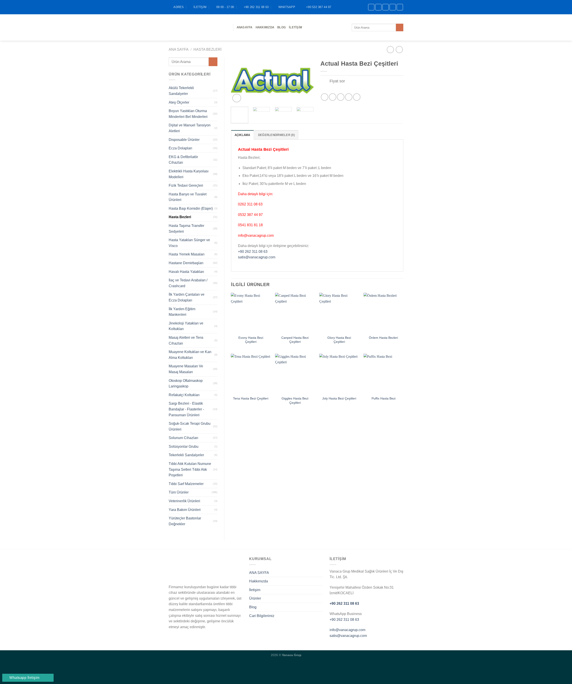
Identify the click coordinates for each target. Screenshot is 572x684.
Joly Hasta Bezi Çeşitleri (339, 398)
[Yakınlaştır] (236, 98)
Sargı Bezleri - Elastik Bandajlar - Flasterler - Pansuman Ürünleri (186, 409)
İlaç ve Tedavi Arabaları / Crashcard (188, 283)
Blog (253, 607)
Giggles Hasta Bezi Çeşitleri (295, 400)
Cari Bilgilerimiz (261, 616)
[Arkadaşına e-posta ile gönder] (340, 97)
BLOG (281, 27)
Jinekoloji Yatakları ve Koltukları (186, 326)
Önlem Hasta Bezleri (383, 337)
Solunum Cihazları (183, 438)
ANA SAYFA (259, 573)
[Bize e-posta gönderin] (392, 7)
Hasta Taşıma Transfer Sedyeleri (186, 228)
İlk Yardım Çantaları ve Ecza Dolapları (186, 297)
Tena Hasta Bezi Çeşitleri (250, 398)
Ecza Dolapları (180, 148)
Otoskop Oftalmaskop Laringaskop (186, 383)
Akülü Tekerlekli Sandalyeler (181, 91)
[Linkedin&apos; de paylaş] (356, 97)
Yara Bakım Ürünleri (185, 510)
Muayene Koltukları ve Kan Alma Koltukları (190, 355)
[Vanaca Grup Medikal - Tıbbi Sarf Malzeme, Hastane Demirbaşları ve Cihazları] (197, 27)
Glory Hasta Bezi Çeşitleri (339, 340)
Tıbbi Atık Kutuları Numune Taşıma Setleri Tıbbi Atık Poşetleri (190, 469)
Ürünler (255, 598)
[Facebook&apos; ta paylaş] (324, 97)
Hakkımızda (265, 27)
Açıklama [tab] (242, 135)
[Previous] (238, 80)
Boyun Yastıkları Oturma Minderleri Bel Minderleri (188, 114)
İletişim (295, 27)
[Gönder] (399, 27)
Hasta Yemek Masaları (186, 254)
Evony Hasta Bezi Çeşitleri (250, 340)
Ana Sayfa (179, 49)
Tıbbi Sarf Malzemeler (186, 484)
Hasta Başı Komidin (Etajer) (191, 208)
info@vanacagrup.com (347, 630)
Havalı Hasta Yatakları (186, 272)
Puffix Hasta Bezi (383, 398)
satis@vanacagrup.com (256, 257)
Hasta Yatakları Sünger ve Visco (189, 243)
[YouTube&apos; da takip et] (400, 7)
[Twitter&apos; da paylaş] (332, 97)
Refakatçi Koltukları (184, 395)
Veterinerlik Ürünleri (184, 501)
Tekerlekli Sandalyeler (186, 455)
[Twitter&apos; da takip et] (385, 7)
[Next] (307, 80)
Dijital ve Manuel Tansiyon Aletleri (189, 128)
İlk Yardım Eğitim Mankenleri (182, 312)
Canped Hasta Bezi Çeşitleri (295, 340)
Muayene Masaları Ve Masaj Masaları (186, 369)
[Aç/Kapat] (324, 81)
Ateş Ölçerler (179, 102)
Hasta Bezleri (207, 49)
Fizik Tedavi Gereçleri (186, 185)
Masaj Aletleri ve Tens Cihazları (186, 340)
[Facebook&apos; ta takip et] (371, 7)
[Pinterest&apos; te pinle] (348, 97)
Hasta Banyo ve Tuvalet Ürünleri (187, 197)
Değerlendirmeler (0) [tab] (276, 135)
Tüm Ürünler (179, 492)
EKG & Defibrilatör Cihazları (183, 160)
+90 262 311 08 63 (252, 251)
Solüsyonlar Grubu (183, 446)
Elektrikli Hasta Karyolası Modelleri (188, 174)
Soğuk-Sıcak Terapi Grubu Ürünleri (189, 426)
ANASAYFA (244, 27)
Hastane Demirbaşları (186, 263)
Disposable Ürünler (184, 140)
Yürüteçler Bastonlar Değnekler (185, 521)
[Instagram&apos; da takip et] (378, 7)
